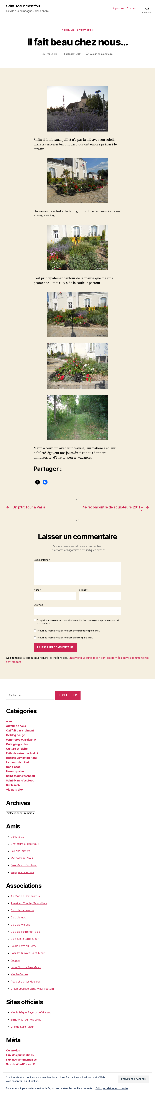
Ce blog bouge (15, 735)
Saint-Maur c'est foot (19, 780)
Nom (37, 590)
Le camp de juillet (17, 762)
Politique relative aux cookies (112, 1088)
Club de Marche (20, 924)
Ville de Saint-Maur (22, 1026)
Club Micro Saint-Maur (24, 938)
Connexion (13, 1050)
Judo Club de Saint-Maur (26, 967)
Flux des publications (19, 1055)
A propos (118, 8)
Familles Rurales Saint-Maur (28, 953)
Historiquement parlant (21, 757)
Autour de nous (16, 726)
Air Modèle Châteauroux (25, 896)
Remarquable (15, 771)
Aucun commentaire (101, 53)
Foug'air (15, 960)
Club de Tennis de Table (25, 931)
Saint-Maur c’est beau (24, 865)
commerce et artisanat (21, 739)
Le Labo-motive (20, 851)
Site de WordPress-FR (20, 1064)
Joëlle (54, 53)
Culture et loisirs (17, 748)
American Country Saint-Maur (29, 903)
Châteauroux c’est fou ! (25, 843)
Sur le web (13, 785)
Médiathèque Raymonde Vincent (31, 1012)
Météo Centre (19, 974)
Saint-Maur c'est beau (77, 30)
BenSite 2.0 (18, 836)
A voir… (11, 721)
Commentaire (42, 560)
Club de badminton (22, 910)
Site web (38, 604)
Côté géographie (17, 744)
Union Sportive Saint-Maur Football (32, 988)
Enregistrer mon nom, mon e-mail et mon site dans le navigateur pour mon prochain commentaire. (78, 622)
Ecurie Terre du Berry (23, 946)
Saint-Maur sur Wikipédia (26, 1019)
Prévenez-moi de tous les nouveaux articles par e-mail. (65, 637)
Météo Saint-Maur (22, 858)
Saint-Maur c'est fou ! (23, 6)
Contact (131, 8)
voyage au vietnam (22, 872)
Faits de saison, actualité (22, 753)
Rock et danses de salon (26, 981)
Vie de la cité (14, 789)
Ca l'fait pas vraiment (20, 730)
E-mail (83, 590)
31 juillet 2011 (73, 53)
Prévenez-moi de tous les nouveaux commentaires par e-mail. (68, 630)
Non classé (13, 766)
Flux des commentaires (21, 1059)
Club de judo (18, 917)
